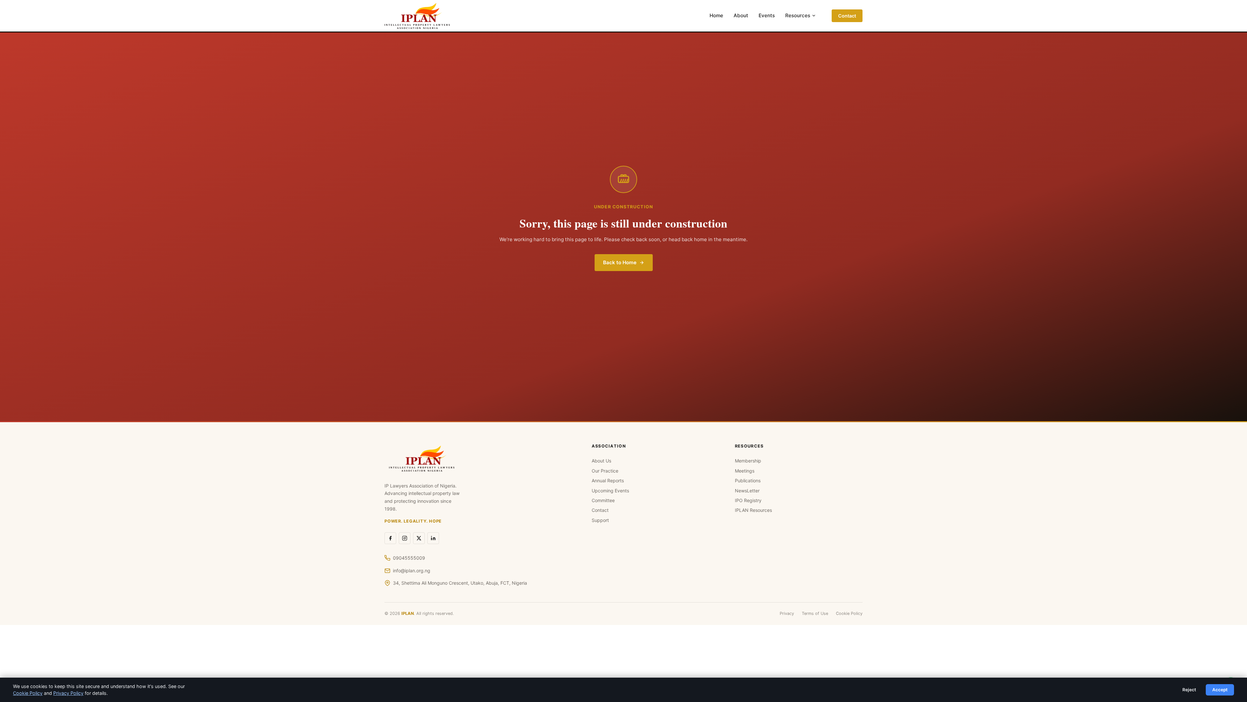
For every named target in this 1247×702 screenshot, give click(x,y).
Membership (748, 460)
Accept (1220, 689)
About (741, 15)
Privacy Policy (68, 693)
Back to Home (619, 262)
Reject (1189, 689)
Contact (847, 16)
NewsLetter (747, 490)
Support (600, 520)
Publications (748, 480)
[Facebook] (390, 538)
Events (767, 15)
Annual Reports (608, 480)
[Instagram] (404, 538)
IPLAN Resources (753, 510)
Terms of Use (815, 613)
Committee (603, 500)
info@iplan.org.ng (411, 570)
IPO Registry (748, 500)
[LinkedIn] (433, 538)
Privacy (787, 613)
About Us (601, 460)
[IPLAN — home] (417, 16)
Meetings (744, 471)
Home (716, 15)
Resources (797, 15)
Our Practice (605, 471)
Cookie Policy (849, 613)
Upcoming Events (610, 490)
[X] (419, 538)
